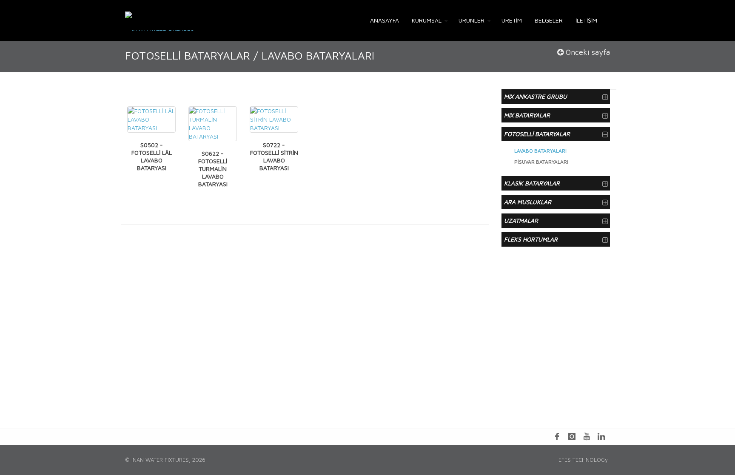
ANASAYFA (384, 20)
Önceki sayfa (587, 52)
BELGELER (549, 20)
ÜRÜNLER (471, 20)
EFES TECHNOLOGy (583, 459)
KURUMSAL (427, 20)
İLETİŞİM (586, 20)
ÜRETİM (511, 20)
